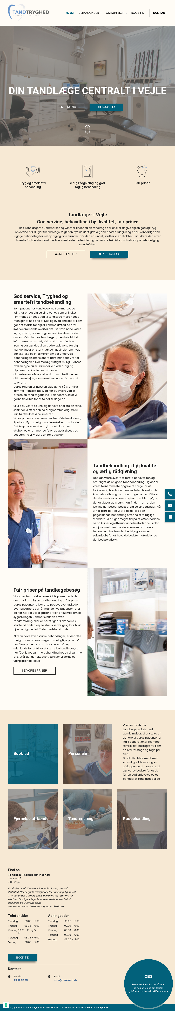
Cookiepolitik (101, 1007)
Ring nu (70, 107)
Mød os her (67, 254)
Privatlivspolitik (84, 1007)
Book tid (108, 107)
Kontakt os (111, 254)
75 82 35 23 (21, 980)
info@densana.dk (65, 980)
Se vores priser (34, 670)
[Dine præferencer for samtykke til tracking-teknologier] (6, 1005)
